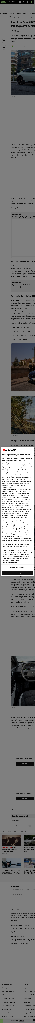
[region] (17, 511)
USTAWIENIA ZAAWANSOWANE (17, 568)
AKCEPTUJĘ (17, 573)
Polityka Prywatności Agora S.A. (18, 517)
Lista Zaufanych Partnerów (10, 562)
